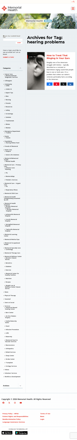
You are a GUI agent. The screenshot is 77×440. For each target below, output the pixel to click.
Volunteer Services (11, 373)
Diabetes (8, 266)
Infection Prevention (12, 329)
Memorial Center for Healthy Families (12, 274)
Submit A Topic (8, 57)
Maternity (9, 336)
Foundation (8, 141)
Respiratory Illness (12, 190)
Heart (7, 326)
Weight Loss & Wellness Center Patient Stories (12, 287)
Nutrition (9, 278)
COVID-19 (9, 89)
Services (7, 306)
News (6, 292)
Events (7, 136)
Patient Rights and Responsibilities (15, 416)
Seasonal (8, 299)
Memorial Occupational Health (12, 243)
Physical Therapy (10, 295)
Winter (8, 124)
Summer (8, 117)
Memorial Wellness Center (13, 256)
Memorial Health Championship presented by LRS (12, 198)
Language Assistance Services (14, 422)
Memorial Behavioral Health (11, 159)
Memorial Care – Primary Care (12, 165)
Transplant (9, 362)
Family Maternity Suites (11, 321)
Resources (9, 107)
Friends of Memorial (11, 146)
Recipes (8, 282)
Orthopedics (10, 348)
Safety (8, 110)
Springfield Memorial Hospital (12, 225)
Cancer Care (9, 74)
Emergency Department (12, 131)
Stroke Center (10, 359)
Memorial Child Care (11, 193)
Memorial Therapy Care (12, 253)
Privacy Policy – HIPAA (11, 414)
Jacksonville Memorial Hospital (12, 215)
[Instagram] (15, 403)
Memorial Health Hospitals (10, 204)
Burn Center (9, 312)
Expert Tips (9, 93)
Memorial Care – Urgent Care (12, 184)
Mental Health (10, 161)
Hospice (8, 151)
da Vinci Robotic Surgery (10, 316)
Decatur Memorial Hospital (11, 207)
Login (42, 419)
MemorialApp (10, 176)
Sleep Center (10, 355)
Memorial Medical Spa (12, 239)
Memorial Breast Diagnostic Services (11, 76)
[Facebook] (3, 403)
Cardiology (9, 249)
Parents (8, 103)
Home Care (8, 150)
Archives (6, 386)
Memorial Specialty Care (13, 248)
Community (8, 84)
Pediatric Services (11, 180)
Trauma (8, 133)
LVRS (7, 333)
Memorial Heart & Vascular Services (11, 340)
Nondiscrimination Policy (12, 419)
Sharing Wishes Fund (12, 143)
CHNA (7, 86)
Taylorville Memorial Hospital (12, 230)
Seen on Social (9, 302)
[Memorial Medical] (11, 8)
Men (7, 96)
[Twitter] (9, 403)
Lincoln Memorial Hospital (11, 220)
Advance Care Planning (10, 168)
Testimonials (10, 121)
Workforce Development (12, 377)
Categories (7, 68)
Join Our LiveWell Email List (11, 36)
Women (8, 128)
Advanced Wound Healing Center (11, 308)
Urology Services (11, 366)
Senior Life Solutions (12, 155)
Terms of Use (45, 414)
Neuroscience (10, 345)
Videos (7, 369)
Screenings (9, 114)
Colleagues (8, 81)
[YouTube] (21, 403)
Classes (8, 138)
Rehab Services (11, 352)
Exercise (8, 270)
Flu (7, 173)
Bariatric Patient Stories (10, 258)
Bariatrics (9, 263)
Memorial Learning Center (10, 235)
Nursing (8, 100)
